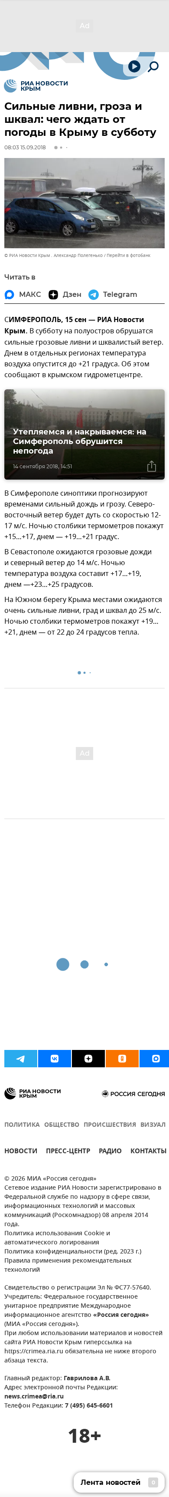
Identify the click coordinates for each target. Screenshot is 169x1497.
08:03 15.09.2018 (25, 147)
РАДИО (110, 1152)
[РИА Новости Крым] (35, 86)
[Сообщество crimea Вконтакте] (54, 1058)
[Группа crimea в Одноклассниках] (122, 1058)
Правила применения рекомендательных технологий (68, 1265)
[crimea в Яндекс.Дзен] (88, 1058)
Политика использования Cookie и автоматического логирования (57, 1238)
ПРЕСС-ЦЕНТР (68, 1152)
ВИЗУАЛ (153, 1125)
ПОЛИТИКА (22, 1125)
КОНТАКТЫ (148, 1152)
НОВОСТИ (20, 1152)
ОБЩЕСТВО (61, 1125)
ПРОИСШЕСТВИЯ (110, 1125)
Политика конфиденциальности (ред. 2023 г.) (72, 1252)
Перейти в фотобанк (128, 255)
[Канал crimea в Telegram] (20, 1058)
